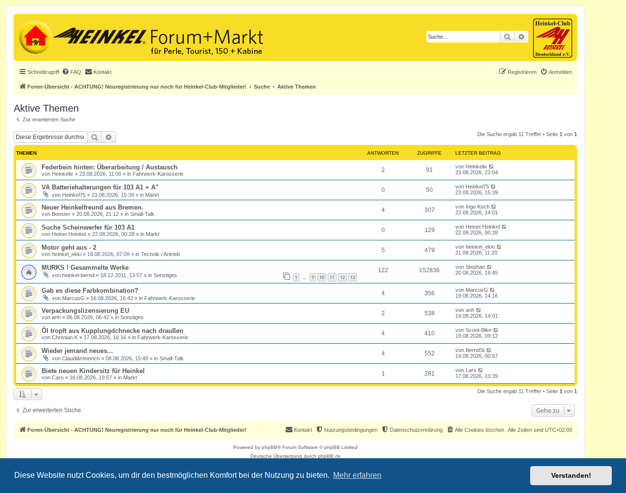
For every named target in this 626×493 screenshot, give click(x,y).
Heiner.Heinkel (69, 234)
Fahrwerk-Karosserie (158, 174)
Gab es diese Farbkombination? (90, 290)
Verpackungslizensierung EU (85, 310)
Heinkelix (62, 174)
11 (332, 277)
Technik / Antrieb (160, 254)
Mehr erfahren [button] (357, 475)
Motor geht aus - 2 (69, 247)
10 (321, 277)
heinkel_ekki (66, 254)
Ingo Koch (478, 207)
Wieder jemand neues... (77, 350)
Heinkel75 (74, 195)
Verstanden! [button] (571, 475)
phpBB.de (329, 456)
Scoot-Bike (479, 330)
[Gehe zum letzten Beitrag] (492, 166)
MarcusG (73, 298)
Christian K (65, 337)
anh (56, 317)
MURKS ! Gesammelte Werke (85, 267)
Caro (58, 377)
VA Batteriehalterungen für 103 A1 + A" (100, 187)
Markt (152, 195)
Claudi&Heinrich (81, 358)
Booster (61, 214)
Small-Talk (142, 214)
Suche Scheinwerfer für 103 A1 (88, 227)
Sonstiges (165, 275)
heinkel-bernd (78, 275)
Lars (471, 370)
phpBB (269, 447)
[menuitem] (71, 72)
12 (342, 277)
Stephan (475, 267)
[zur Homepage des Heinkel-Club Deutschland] (34, 36)
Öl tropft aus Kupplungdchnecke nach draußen (112, 330)
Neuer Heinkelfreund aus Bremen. (92, 207)
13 (352, 277)
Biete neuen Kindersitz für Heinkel (93, 371)
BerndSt (475, 350)
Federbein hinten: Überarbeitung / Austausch (110, 167)
